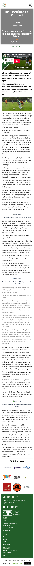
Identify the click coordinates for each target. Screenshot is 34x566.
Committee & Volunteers (10, 523)
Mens (4, 537)
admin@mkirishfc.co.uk (10, 550)
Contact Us (6, 555)
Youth (4, 542)
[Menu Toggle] (30, 5)
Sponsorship (6, 530)
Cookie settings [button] (17, 563)
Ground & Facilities (8, 528)
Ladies (5, 539)
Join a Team (6, 544)
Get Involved (6, 525)
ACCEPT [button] (27, 563)
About (4, 520)
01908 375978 (7, 553)
